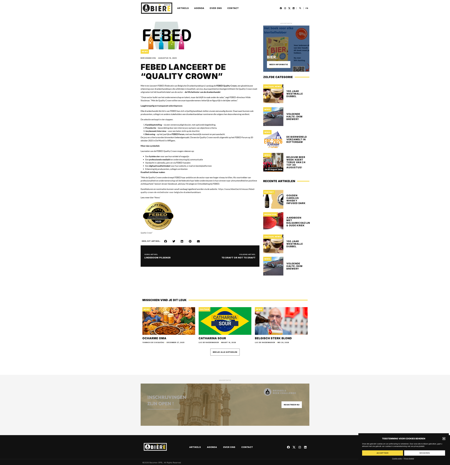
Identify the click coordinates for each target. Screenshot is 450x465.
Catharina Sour (212, 338)
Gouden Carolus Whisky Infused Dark (296, 199)
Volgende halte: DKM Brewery (294, 117)
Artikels (183, 8)
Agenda (199, 8)
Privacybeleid (409, 458)
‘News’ (157, 197)
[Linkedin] (293, 8)
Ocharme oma (154, 338)
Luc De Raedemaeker (209, 342)
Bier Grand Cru (148, 58)
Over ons (216, 8)
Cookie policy (397, 458)
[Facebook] (281, 8)
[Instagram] (285, 8)
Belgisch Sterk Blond (273, 338)
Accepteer (382, 453)
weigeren (424, 453)
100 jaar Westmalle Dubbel (294, 94)
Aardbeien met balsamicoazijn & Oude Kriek (298, 221)
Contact (233, 8)
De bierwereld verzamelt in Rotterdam (296, 139)
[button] (444, 438)
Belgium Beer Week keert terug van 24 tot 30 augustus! (296, 162)
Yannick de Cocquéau (153, 342)
